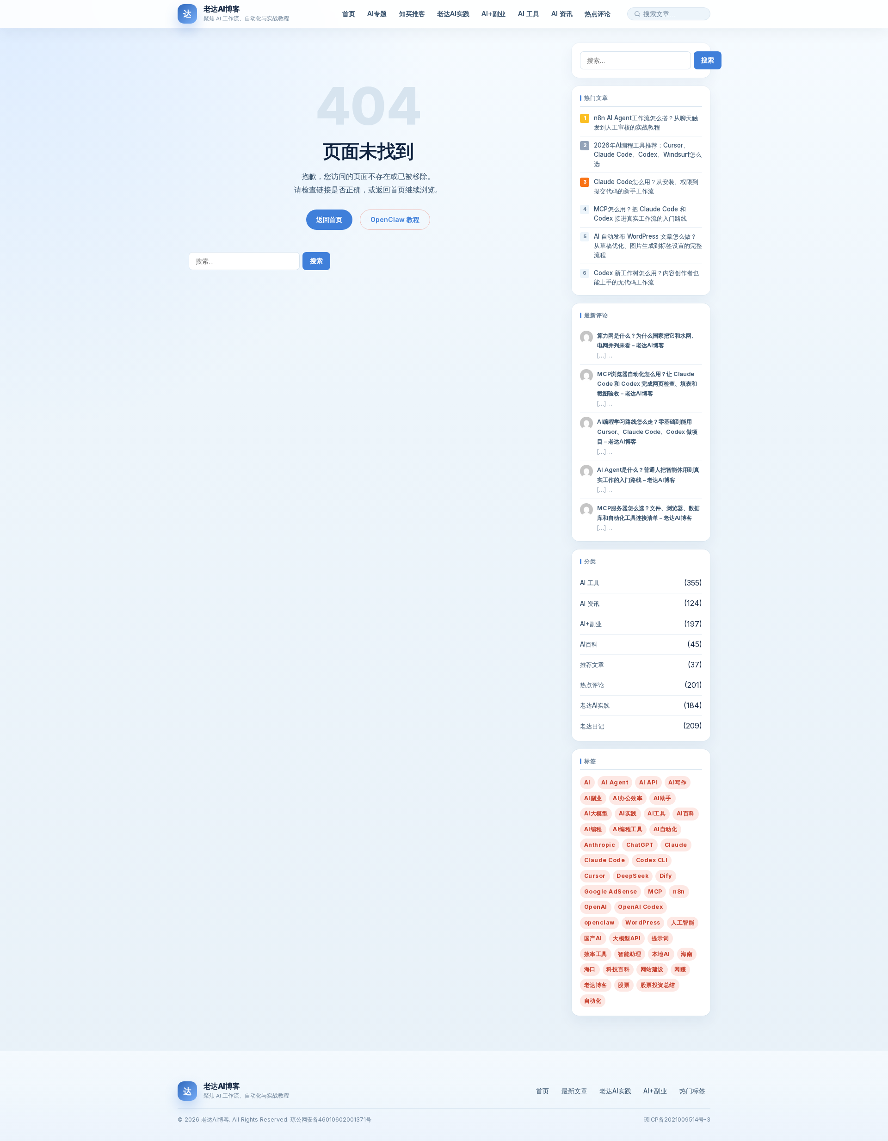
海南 (686, 953)
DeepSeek (632, 875)
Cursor (595, 875)
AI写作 (677, 782)
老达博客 (595, 984)
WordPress (642, 922)
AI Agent (614, 782)
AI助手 (663, 798)
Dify (666, 875)
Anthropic (599, 844)
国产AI (593, 938)
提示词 (660, 938)
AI (587, 782)
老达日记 (592, 726)
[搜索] (637, 14)
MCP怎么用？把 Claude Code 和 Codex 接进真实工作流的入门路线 (640, 213)
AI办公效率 (627, 798)
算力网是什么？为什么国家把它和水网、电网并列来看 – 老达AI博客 (647, 340)
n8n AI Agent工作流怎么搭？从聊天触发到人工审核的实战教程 (646, 122)
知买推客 (412, 14)
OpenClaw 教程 (394, 219)
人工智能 (682, 922)
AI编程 (593, 829)
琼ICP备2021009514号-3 (677, 1119)
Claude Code (604, 860)
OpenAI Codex (640, 906)
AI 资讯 (562, 14)
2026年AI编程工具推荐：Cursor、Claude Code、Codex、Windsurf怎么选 (648, 154)
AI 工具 (528, 14)
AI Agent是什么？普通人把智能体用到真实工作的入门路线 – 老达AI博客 (648, 474)
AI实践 (628, 813)
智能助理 (629, 953)
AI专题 (377, 14)
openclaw (599, 922)
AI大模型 (596, 813)
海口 (590, 969)
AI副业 (593, 798)
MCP (655, 891)
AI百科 (589, 644)
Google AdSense (610, 891)
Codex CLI (651, 860)
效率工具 (595, 953)
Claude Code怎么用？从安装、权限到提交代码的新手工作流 (646, 186)
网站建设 (652, 969)
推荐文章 (592, 664)
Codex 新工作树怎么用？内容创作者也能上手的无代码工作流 (646, 277)
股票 (623, 984)
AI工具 (657, 813)
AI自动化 (665, 829)
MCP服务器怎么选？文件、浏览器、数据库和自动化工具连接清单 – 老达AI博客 (648, 513)
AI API (648, 782)
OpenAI (595, 906)
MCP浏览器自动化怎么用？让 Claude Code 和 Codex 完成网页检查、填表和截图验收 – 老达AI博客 (647, 383)
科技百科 (617, 969)
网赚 (680, 969)
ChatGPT (640, 844)
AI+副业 (493, 14)
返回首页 (329, 219)
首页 (348, 14)
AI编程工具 (627, 829)
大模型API (627, 938)
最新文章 (574, 1091)
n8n (678, 891)
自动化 (592, 1000)
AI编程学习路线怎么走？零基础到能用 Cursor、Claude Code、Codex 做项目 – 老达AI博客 (647, 431)
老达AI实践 (453, 14)
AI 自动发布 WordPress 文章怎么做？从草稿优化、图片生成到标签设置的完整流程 (648, 246)
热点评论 (597, 14)
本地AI (661, 953)
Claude (676, 844)
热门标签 (692, 1091)
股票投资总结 (658, 984)
